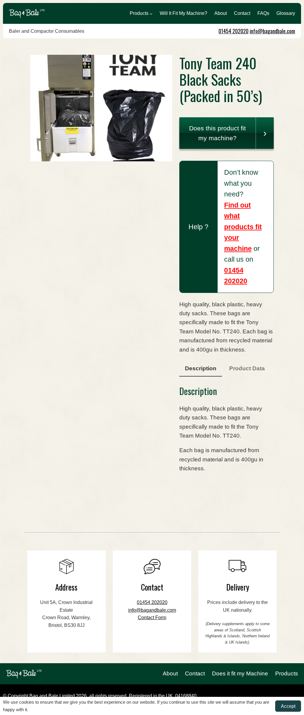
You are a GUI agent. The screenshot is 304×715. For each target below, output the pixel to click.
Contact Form (152, 617)
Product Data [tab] (247, 368)
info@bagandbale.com (272, 31)
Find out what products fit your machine (243, 226)
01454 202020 (233, 31)
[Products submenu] (151, 13)
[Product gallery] (101, 108)
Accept (288, 706)
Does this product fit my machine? (217, 133)
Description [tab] (200, 368)
